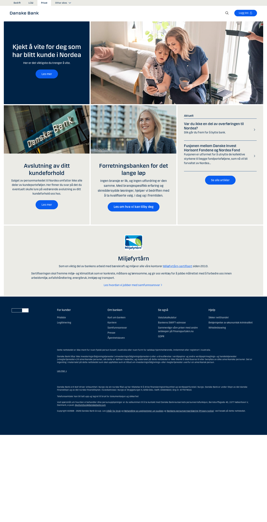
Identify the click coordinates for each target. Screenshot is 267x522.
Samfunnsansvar (117, 327)
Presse (111, 332)
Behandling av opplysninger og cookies (143, 411)
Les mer (47, 74)
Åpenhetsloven (116, 337)
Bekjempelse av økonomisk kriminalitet (231, 322)
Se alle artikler (220, 180)
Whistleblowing (217, 327)
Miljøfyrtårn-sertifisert (177, 266)
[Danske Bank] (25, 13)
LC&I (31, 2)
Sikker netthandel (218, 317)
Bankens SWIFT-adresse (172, 322)
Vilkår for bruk (113, 411)
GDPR (161, 336)
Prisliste (61, 317)
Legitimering (64, 322)
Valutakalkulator (167, 317)
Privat (44, 2)
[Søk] (227, 13)
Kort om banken (117, 317)
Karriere (112, 322)
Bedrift (17, 2)
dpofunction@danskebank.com (90, 405)
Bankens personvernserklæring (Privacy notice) (190, 411)
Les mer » (62, 371)
